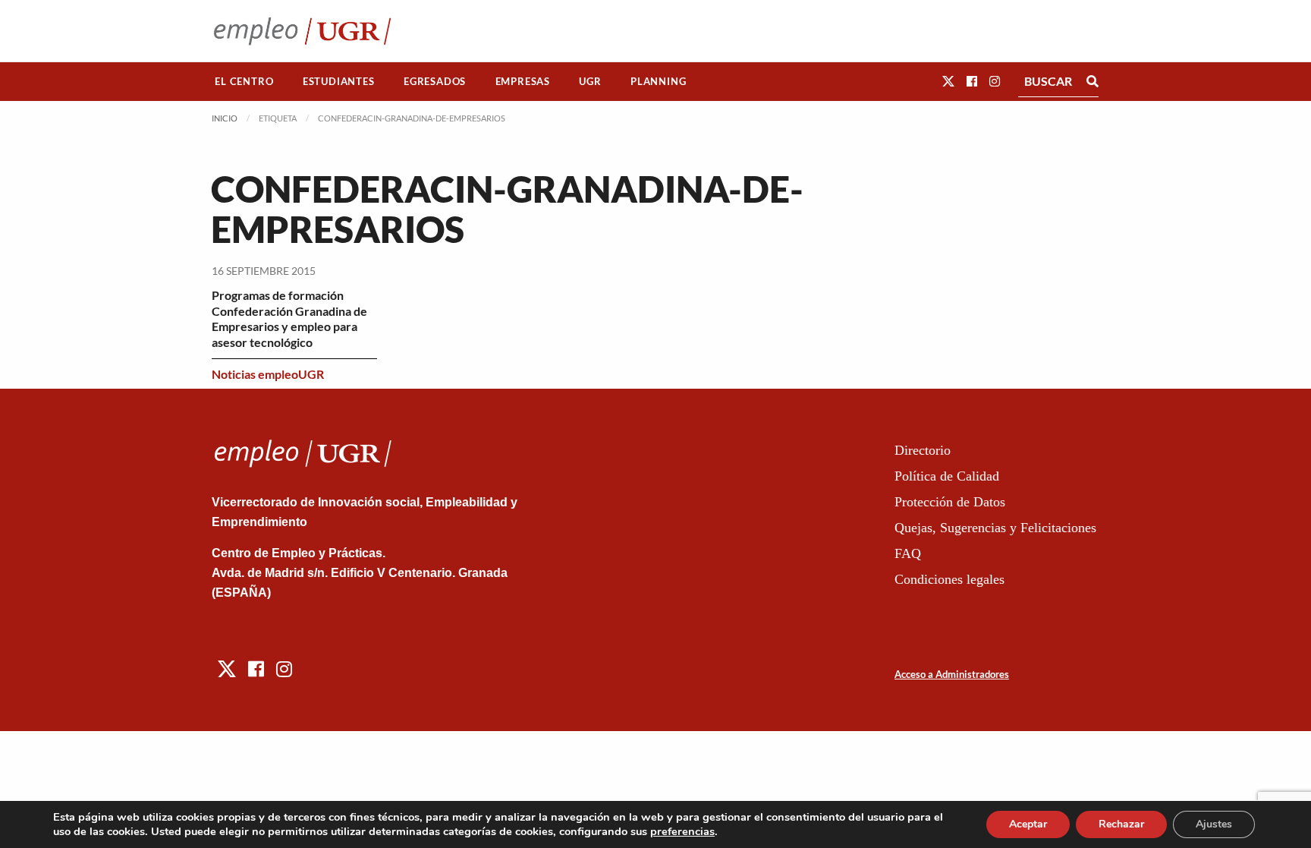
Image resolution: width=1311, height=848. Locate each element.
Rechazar (1121, 824)
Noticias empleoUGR (268, 374)
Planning (658, 81)
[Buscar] (1092, 81)
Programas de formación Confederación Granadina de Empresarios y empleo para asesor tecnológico (289, 318)
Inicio (224, 118)
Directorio (922, 450)
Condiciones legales (949, 579)
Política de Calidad (946, 476)
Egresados (435, 81)
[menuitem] (244, 81)
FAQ (907, 553)
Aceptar (1028, 824)
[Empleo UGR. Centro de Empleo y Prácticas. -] (302, 30)
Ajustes (1214, 824)
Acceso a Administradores (951, 674)
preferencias (682, 831)
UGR (590, 81)
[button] (948, 80)
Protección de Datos (949, 501)
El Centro (244, 81)
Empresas (522, 81)
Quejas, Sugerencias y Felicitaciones (995, 527)
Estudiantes (339, 81)
